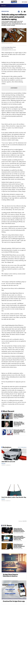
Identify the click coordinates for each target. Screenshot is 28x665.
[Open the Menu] (2, 2)
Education (5, 11)
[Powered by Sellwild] (24, 521)
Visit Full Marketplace (22, 447)
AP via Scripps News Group (9, 47)
